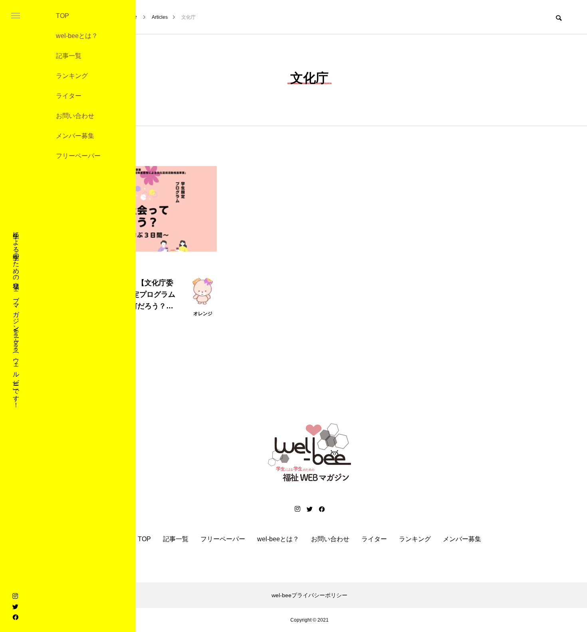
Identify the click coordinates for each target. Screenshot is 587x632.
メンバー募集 (75, 135)
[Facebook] (15, 617)
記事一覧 (68, 55)
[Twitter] (15, 606)
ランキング (72, 75)
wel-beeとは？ (77, 35)
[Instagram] (15, 596)
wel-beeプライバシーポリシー (309, 595)
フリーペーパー (78, 155)
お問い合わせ (75, 115)
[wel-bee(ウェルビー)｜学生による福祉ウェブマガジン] (309, 452)
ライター (68, 95)
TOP (62, 15)
